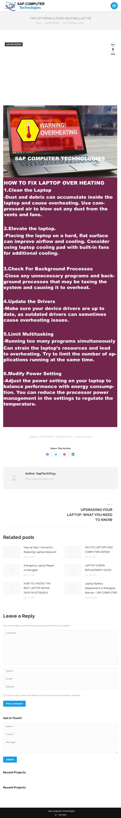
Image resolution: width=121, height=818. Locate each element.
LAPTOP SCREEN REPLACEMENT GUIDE (98, 568)
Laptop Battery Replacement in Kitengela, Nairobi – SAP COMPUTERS (101, 588)
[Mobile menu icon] (114, 5)
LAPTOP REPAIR (13, 44)
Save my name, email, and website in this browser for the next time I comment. (43, 695)
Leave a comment (83, 436)
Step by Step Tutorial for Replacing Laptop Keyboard (40, 550)
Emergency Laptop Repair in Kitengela (39, 568)
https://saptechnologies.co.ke (39, 478)
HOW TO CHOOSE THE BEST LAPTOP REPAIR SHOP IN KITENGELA (37, 588)
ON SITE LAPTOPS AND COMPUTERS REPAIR (99, 550)
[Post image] (11, 552)
